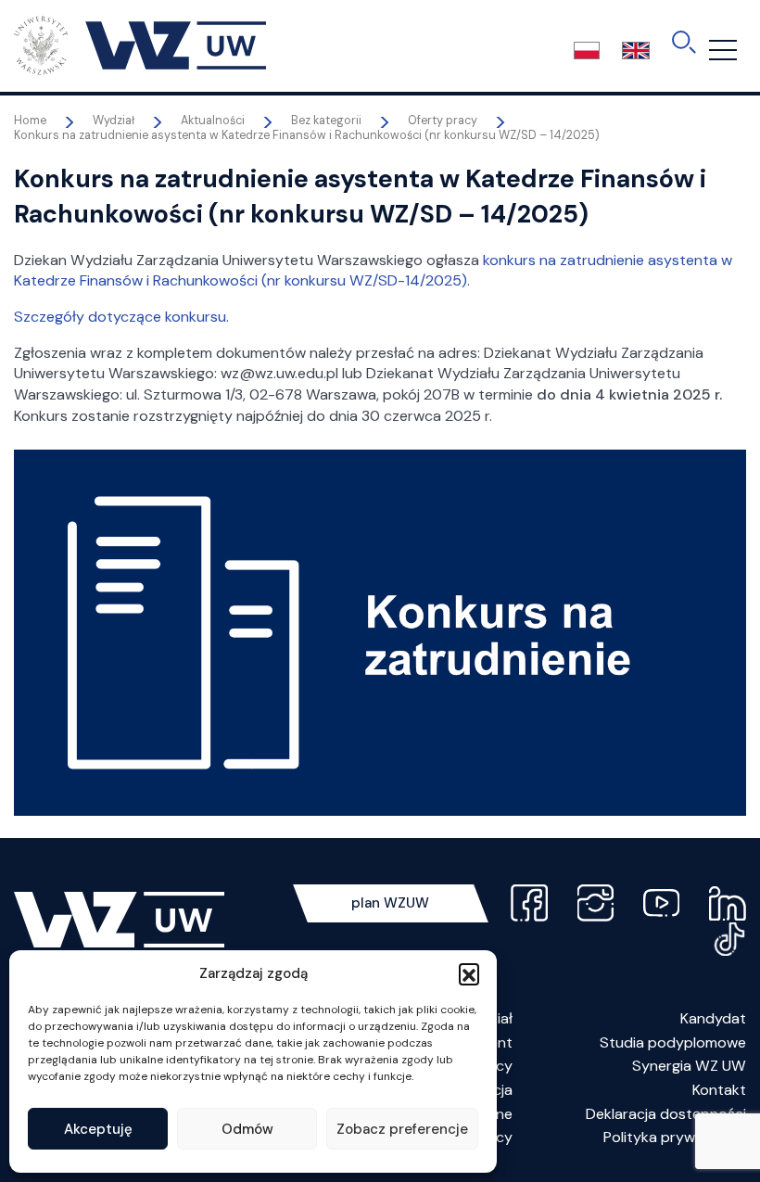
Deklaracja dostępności (666, 1114)
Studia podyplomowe (673, 1042)
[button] (469, 973)
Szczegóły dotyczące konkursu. (121, 316)
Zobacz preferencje (402, 1129)
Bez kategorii (326, 120)
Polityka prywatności (674, 1137)
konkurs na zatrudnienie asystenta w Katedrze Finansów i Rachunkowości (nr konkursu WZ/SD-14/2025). (373, 270)
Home (30, 120)
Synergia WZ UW (689, 1065)
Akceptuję (98, 1129)
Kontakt (719, 1089)
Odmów (247, 1129)
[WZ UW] (140, 44)
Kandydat (713, 1018)
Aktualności (213, 120)
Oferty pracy (442, 120)
